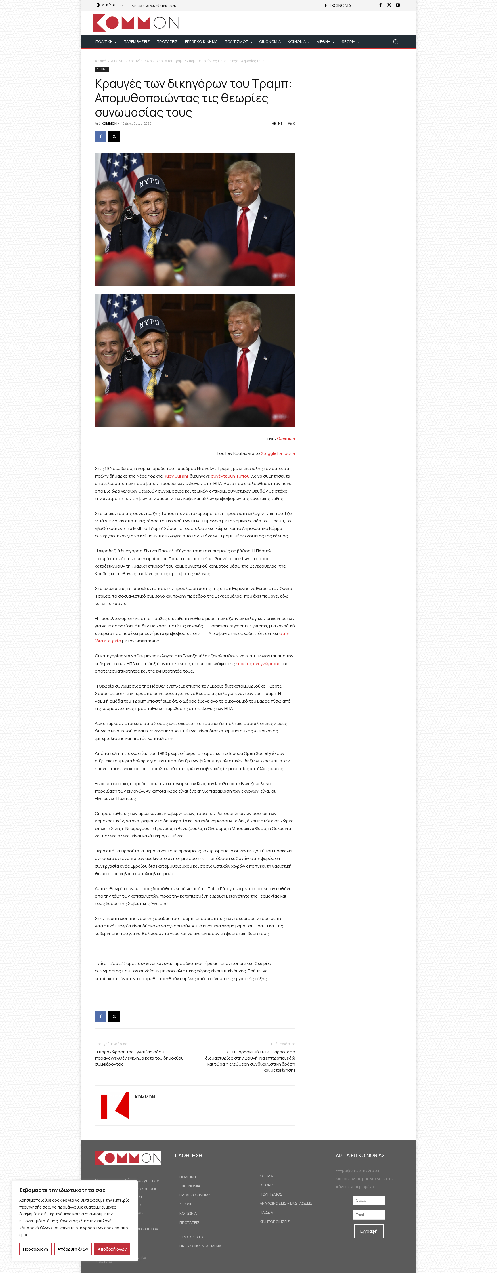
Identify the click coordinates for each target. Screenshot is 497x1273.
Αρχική (100, 60)
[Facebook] (380, 5)
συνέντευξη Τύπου (230, 476)
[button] (395, 41)
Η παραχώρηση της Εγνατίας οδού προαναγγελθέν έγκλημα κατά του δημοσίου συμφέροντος (139, 1058)
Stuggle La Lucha (278, 453)
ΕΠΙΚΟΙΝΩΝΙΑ (338, 5)
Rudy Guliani (176, 476)
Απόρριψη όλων (73, 1249)
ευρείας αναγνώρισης (258, 664)
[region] (75, 1220)
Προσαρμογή (35, 1249)
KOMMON (109, 123)
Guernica (286, 438)
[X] (389, 5)
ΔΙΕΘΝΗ (117, 60)
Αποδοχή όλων (112, 1249)
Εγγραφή (369, 1231)
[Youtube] (397, 5)
